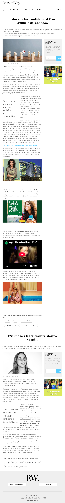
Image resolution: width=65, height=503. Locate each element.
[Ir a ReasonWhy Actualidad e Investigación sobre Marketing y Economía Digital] (11, 3)
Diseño (7, 462)
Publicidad (34, 325)
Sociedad (25, 325)
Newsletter (42, 9)
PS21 (30, 381)
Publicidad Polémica (27, 321)
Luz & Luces (28, 9)
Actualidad (14, 9)
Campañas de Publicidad (12, 325)
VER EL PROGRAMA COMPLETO (53, 80)
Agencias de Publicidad (33, 462)
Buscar (59, 10)
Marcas (15, 321)
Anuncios (7, 321)
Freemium (23, 466)
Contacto (48, 485)
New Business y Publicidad (17, 485)
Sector (14, 462)
